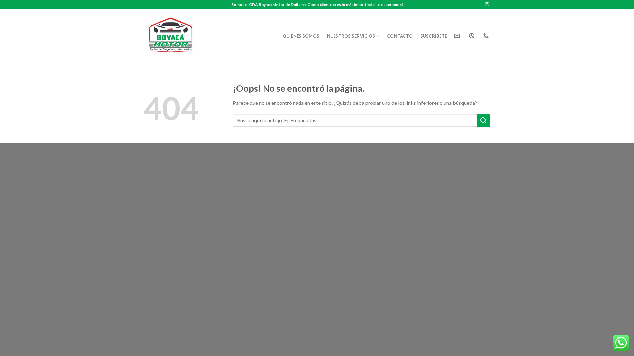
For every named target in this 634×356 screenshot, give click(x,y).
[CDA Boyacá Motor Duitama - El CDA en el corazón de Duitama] (173, 36)
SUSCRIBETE (433, 36)
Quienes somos (301, 36)
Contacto (400, 36)
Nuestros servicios (351, 36)
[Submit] (483, 120)
